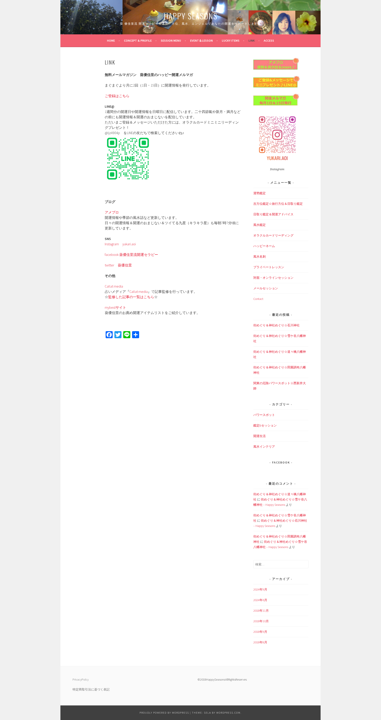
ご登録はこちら (117, 96)
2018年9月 (260, 632)
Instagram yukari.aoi (120, 244)
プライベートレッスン (268, 267)
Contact (258, 299)
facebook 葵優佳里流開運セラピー (131, 254)
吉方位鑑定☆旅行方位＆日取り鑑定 (278, 204)
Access (269, 40)
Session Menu (171, 40)
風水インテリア (264, 447)
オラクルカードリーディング (273, 235)
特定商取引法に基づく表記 (91, 689)
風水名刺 (259, 256)
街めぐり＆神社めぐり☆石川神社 (276, 325)
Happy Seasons (190, 16)
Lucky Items (230, 40)
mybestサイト (115, 307)
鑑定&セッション (265, 425)
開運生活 (259, 436)
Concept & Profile (138, 40)
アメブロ (112, 212)
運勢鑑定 (259, 193)
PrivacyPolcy (81, 679)
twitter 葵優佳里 (118, 265)
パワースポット (264, 415)
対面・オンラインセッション (273, 278)
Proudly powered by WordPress (164, 712)
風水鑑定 (259, 225)
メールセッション (265, 288)
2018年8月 (260, 642)
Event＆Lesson (201, 40)
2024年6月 (260, 600)
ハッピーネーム (264, 246)
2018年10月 (261, 621)
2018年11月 (261, 611)
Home (111, 40)
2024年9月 (260, 589)
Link (251, 40)
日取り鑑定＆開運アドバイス (273, 214)
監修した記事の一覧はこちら (131, 297)
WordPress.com (228, 712)
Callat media (114, 286)
